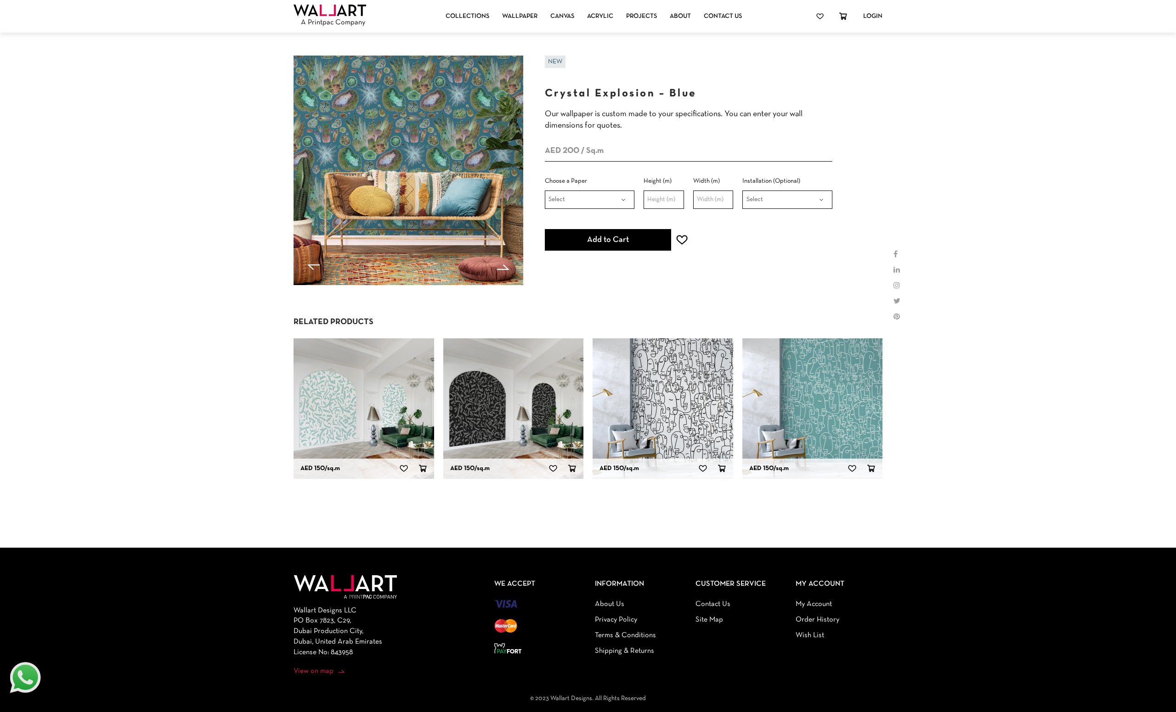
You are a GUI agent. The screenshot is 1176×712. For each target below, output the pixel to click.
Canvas (562, 16)
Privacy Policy (616, 620)
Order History (817, 620)
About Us (609, 604)
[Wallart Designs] (330, 10)
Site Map (709, 620)
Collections (467, 16)
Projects (641, 16)
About (680, 16)
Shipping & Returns (624, 651)
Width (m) (706, 181)
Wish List (810, 635)
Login (872, 16)
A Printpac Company (333, 22)
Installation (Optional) (771, 181)
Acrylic (600, 16)
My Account (814, 604)
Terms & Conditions (625, 635)
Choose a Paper (566, 181)
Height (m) (658, 181)
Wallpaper (519, 16)
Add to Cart (608, 240)
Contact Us (723, 16)
